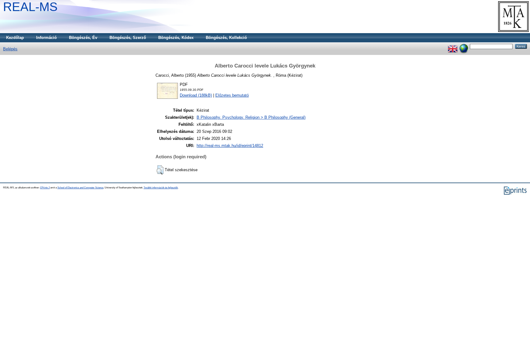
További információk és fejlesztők (161, 187)
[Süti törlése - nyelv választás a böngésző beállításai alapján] (464, 46)
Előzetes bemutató (232, 95)
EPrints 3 (45, 187)
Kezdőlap (15, 37)
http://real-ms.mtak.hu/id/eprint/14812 (230, 145)
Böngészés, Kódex (176, 37)
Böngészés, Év (83, 37)
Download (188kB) (196, 95)
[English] (453, 46)
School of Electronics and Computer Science (80, 187)
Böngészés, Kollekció (226, 37)
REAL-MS (30, 6)
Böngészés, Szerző (127, 37)
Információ (46, 37)
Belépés (10, 49)
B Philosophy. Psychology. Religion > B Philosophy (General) (251, 117)
